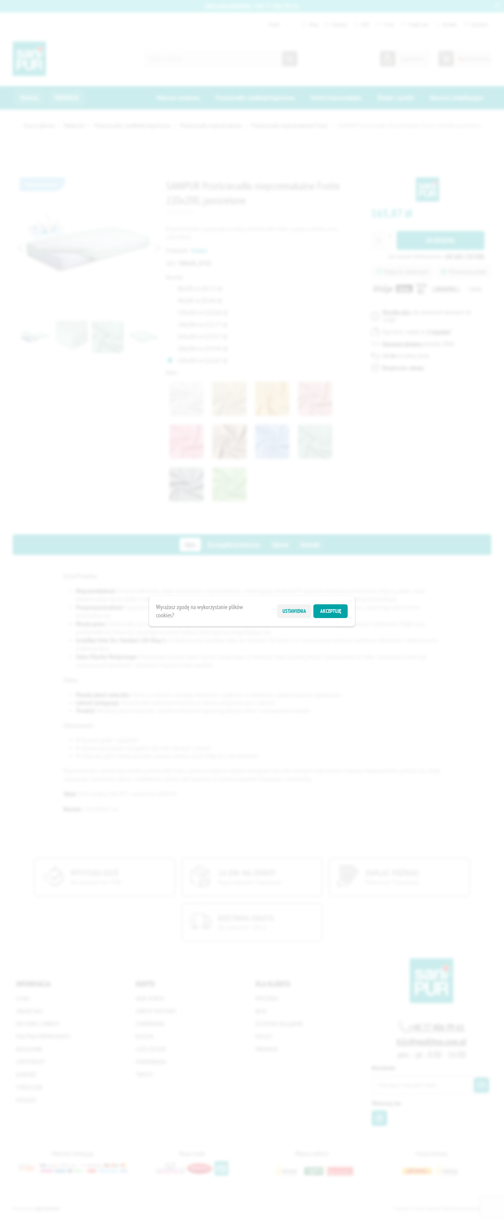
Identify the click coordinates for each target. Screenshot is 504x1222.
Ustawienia (294, 611)
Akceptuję (330, 611)
